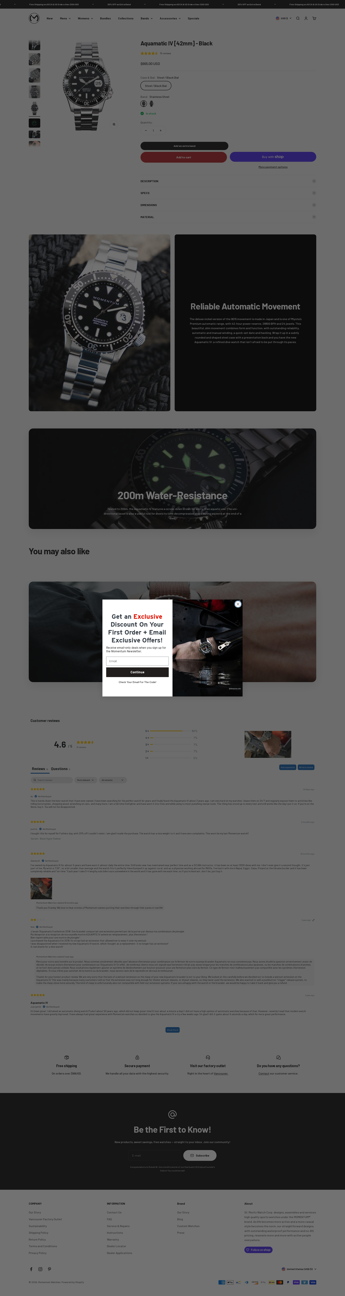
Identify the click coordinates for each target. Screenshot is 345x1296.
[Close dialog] (238, 604)
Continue (137, 672)
